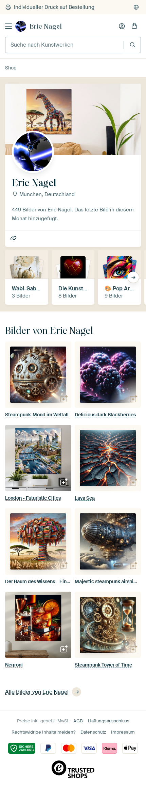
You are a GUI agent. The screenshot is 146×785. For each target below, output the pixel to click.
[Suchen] (132, 44)
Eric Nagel (46, 26)
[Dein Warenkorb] (134, 26)
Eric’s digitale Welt (14, 238)
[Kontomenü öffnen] (121, 26)
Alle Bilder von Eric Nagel (37, 691)
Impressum (123, 732)
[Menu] (8, 26)
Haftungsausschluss (108, 721)
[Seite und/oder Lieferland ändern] (136, 7)
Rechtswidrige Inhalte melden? (43, 732)
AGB (78, 721)
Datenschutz (93, 732)
